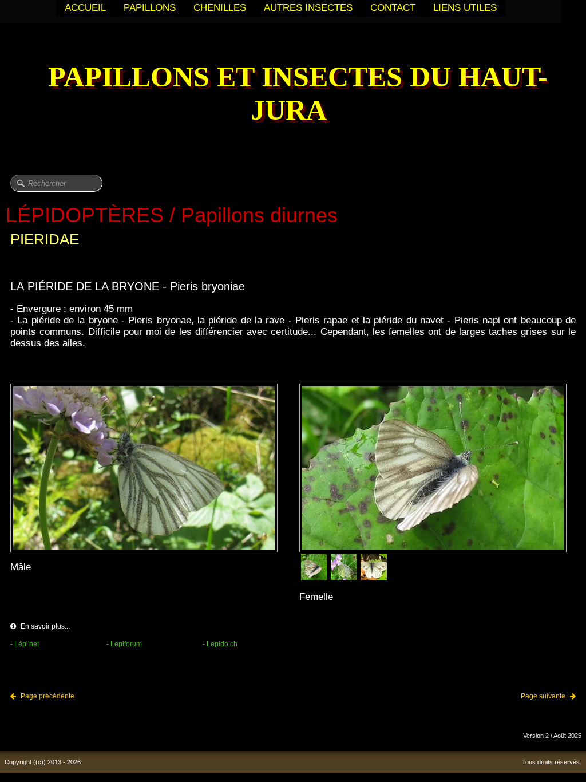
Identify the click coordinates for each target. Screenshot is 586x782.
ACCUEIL (85, 7)
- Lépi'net (24, 644)
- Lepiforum (124, 644)
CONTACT (392, 7)
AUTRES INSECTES (308, 7)
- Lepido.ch (220, 644)
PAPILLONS (150, 7)
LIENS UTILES (465, 7)
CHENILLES (219, 7)
